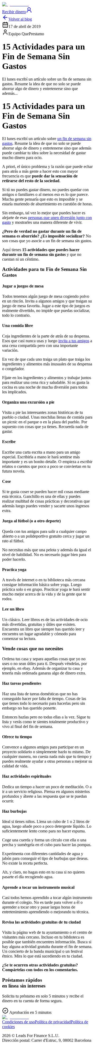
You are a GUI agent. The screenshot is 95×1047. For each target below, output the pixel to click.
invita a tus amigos (73, 341)
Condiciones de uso (18, 1022)
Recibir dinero (14, 11)
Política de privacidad (53, 1022)
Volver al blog (20, 19)
